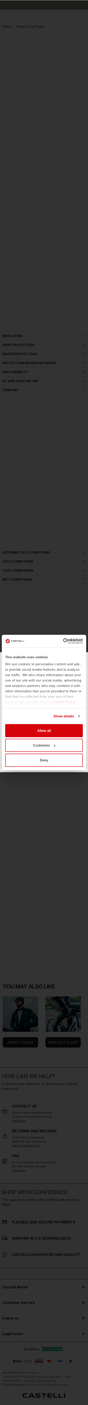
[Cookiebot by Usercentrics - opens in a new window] (63, 641)
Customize (41, 745)
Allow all (44, 730)
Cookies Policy (63, 702)
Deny (44, 760)
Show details (63, 716)
